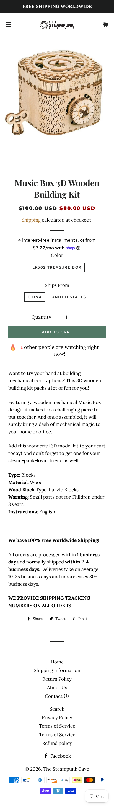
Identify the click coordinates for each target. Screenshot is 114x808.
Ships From (57, 285)
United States (68, 297)
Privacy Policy (57, 717)
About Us (57, 688)
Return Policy (57, 679)
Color (57, 255)
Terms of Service (57, 726)
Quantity (41, 317)
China (35, 297)
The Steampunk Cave (66, 769)
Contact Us (57, 696)
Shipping (31, 220)
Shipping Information (57, 670)
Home (57, 662)
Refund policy (57, 743)
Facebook (60, 756)
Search (57, 709)
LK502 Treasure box (56, 267)
